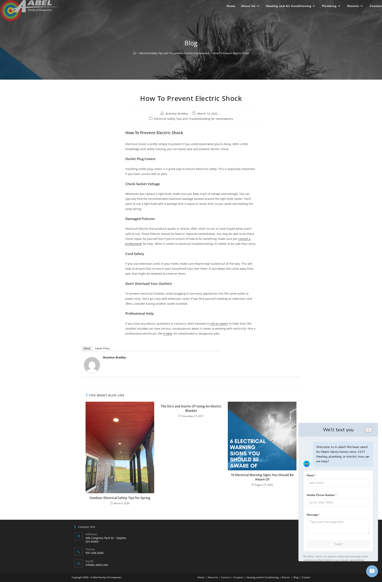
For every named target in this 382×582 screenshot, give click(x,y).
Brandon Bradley (177, 113)
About (87, 348)
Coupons (238, 577)
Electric (286, 577)
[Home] (134, 53)
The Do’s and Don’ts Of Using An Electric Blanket (191, 408)
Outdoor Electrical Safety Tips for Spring (120, 498)
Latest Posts (102, 348)
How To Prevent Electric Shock (231, 53)
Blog (295, 577)
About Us (213, 577)
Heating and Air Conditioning (263, 577)
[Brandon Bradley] (92, 365)
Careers (225, 577)
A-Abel (167, 333)
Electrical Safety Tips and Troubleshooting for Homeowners (193, 119)
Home (201, 577)
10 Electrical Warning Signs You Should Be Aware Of (262, 477)
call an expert (219, 323)
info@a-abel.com (97, 565)
